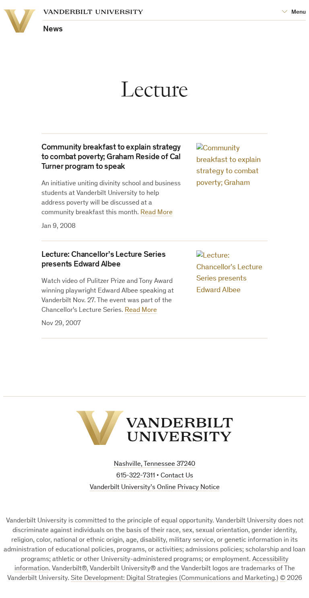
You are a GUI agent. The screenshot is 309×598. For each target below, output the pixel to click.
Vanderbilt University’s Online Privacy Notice (155, 487)
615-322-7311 (135, 476)
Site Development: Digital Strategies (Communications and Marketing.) (174, 578)
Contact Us (177, 476)
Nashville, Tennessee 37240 (154, 464)
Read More (156, 212)
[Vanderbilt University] (154, 428)
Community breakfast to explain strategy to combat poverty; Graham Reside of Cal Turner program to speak (111, 157)
